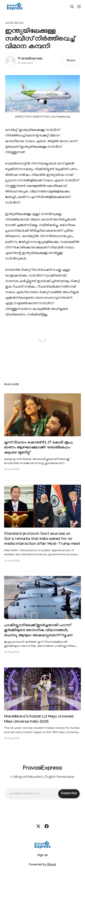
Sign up (42, 855)
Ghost (51, 865)
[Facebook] (47, 826)
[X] (38, 826)
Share (70, 61)
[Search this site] (72, 6)
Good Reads (14, 23)
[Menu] (79, 6)
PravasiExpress (30, 59)
